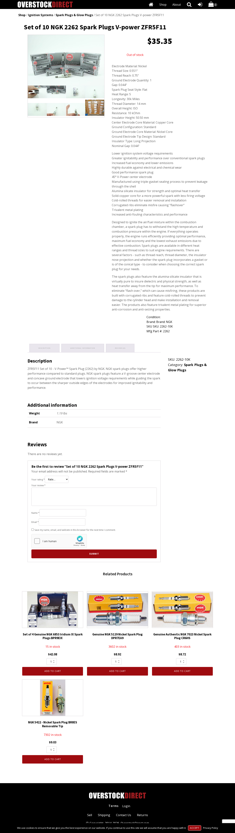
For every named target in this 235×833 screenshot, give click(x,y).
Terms (114, 806)
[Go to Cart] (212, 4)
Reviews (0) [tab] (120, 348)
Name (35, 512)
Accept (194, 828)
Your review (38, 485)
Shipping (104, 815)
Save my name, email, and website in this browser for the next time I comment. (75, 530)
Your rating (38, 479)
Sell (89, 815)
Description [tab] (44, 348)
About (176, 5)
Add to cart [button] (52, 671)
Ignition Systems (40, 15)
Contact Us (123, 815)
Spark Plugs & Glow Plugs (74, 15)
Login (126, 806)
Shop (163, 5)
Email (35, 522)
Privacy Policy (210, 828)
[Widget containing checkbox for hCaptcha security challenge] (59, 541)
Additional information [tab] (82, 348)
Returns (142, 815)
